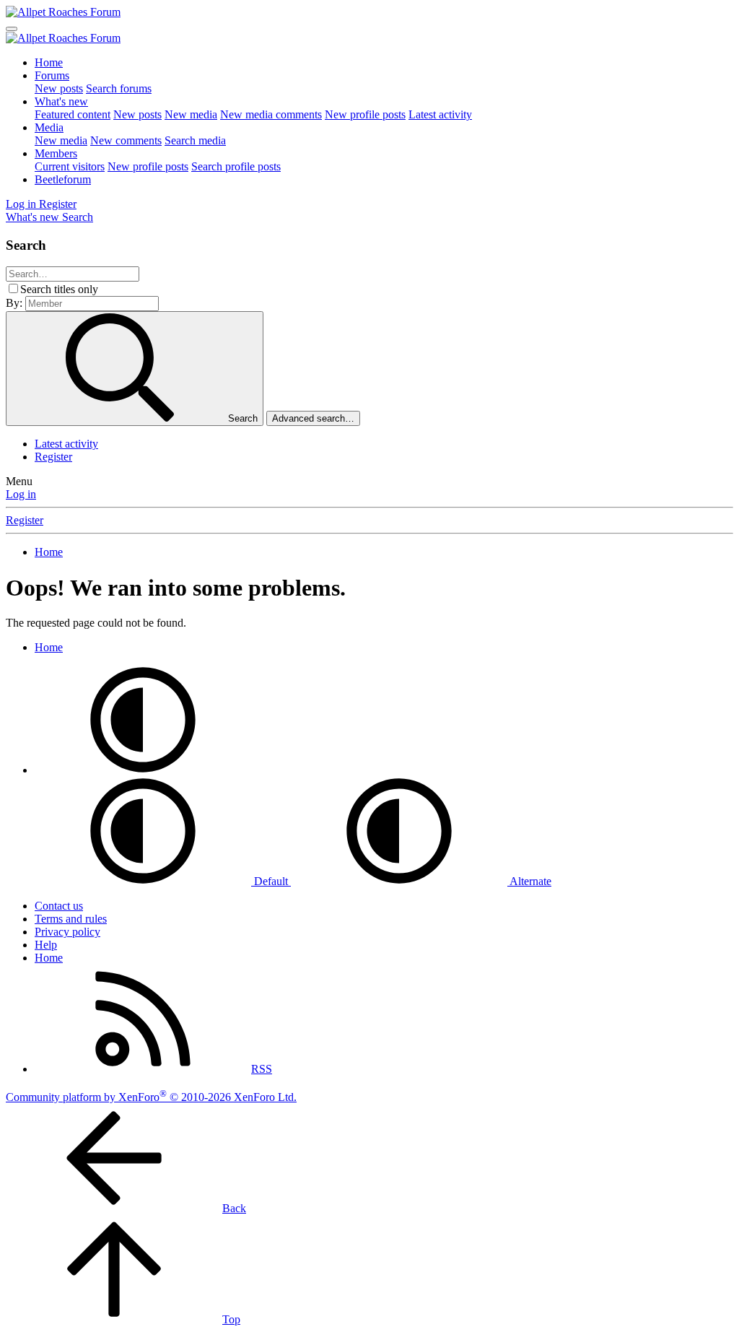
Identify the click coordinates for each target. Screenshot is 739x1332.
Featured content (72, 114)
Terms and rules (71, 919)
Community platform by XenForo (151, 1097)
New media (191, 114)
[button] (143, 770)
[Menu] (11, 29)
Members (56, 153)
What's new (61, 101)
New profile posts (365, 114)
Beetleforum (63, 179)
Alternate (529, 881)
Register (53, 456)
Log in (21, 494)
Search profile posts (236, 166)
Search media (195, 140)
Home (49, 62)
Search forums (119, 88)
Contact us (59, 906)
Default (271, 881)
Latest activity (440, 114)
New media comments (271, 114)
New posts (59, 88)
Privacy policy (67, 932)
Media (49, 127)
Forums (52, 75)
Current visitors (70, 166)
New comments (126, 140)
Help (46, 945)
